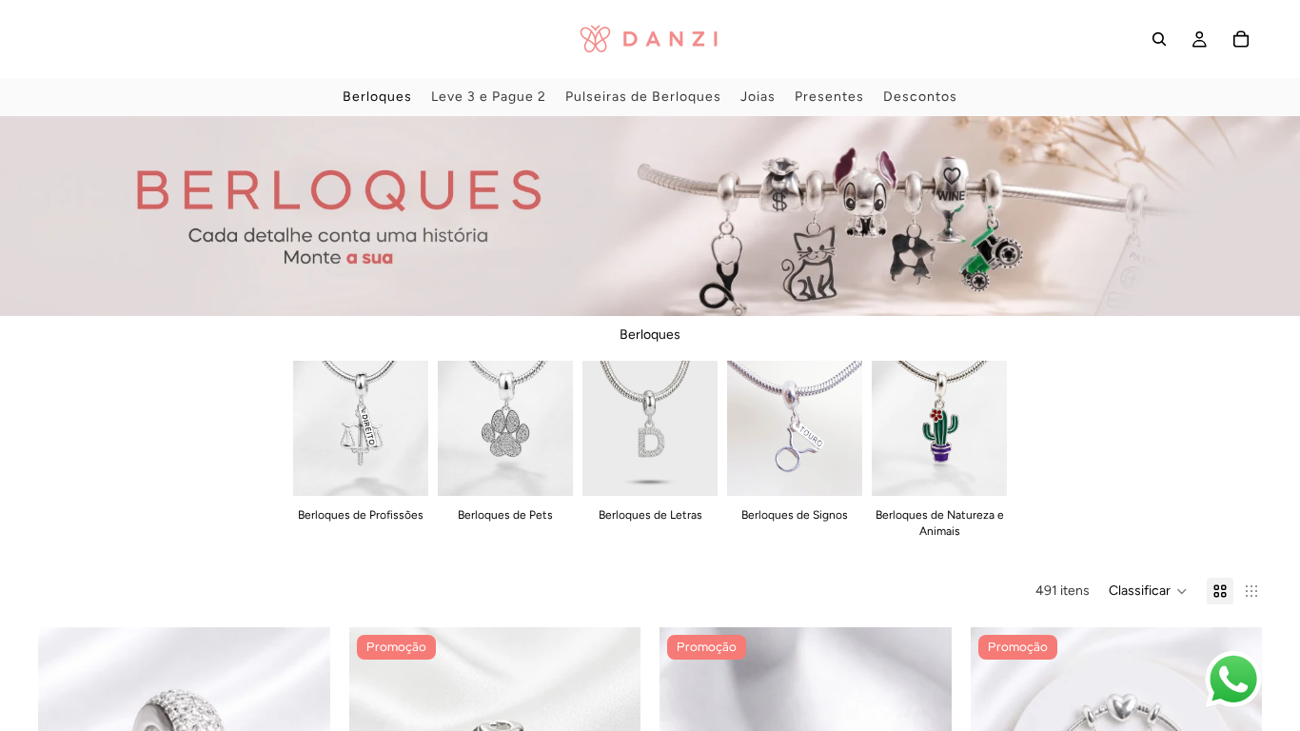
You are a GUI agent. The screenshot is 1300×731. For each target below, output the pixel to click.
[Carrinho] (1241, 39)
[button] (1148, 591)
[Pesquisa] (1159, 39)
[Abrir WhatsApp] (1233, 679)
